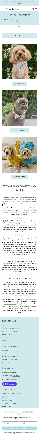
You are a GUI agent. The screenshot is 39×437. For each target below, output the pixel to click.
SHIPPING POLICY (7, 406)
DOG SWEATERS (19, 177)
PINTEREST (15, 379)
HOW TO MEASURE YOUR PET (11, 328)
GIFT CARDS (6, 341)
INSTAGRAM (16, 376)
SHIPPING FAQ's (7, 334)
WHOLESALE (6, 362)
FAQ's (3, 325)
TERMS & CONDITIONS (9, 403)
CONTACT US (6, 337)
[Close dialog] (37, 409)
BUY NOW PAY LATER (8, 400)
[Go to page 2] (16, 35)
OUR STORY (6, 350)
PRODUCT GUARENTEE (9, 359)
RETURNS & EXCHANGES (10, 331)
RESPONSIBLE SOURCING (10, 356)
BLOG (4, 353)
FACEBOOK (13, 372)
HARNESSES (19, 83)
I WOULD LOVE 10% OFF (19, 428)
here (19, 312)
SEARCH (4, 397)
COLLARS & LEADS (19, 130)
